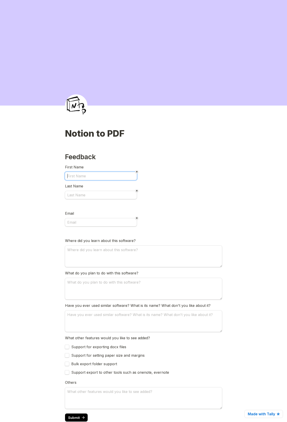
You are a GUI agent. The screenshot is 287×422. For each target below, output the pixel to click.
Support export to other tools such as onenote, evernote (120, 372)
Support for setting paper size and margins (108, 355)
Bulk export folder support (94, 364)
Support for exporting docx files (98, 347)
